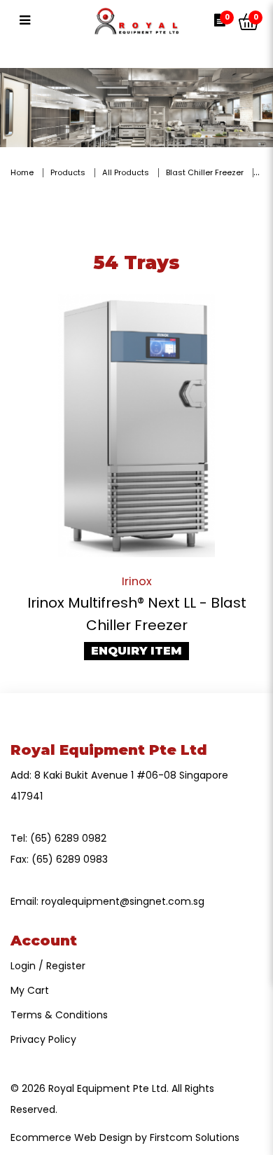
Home (22, 172)
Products (67, 172)
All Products (125, 172)
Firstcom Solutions (194, 1137)
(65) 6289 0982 (68, 838)
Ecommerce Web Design (71, 1137)
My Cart (29, 990)
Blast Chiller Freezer (205, 172)
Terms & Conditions (59, 1015)
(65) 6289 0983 (69, 859)
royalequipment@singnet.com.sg (122, 901)
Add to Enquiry (136, 425)
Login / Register (47, 966)
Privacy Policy (43, 1039)
